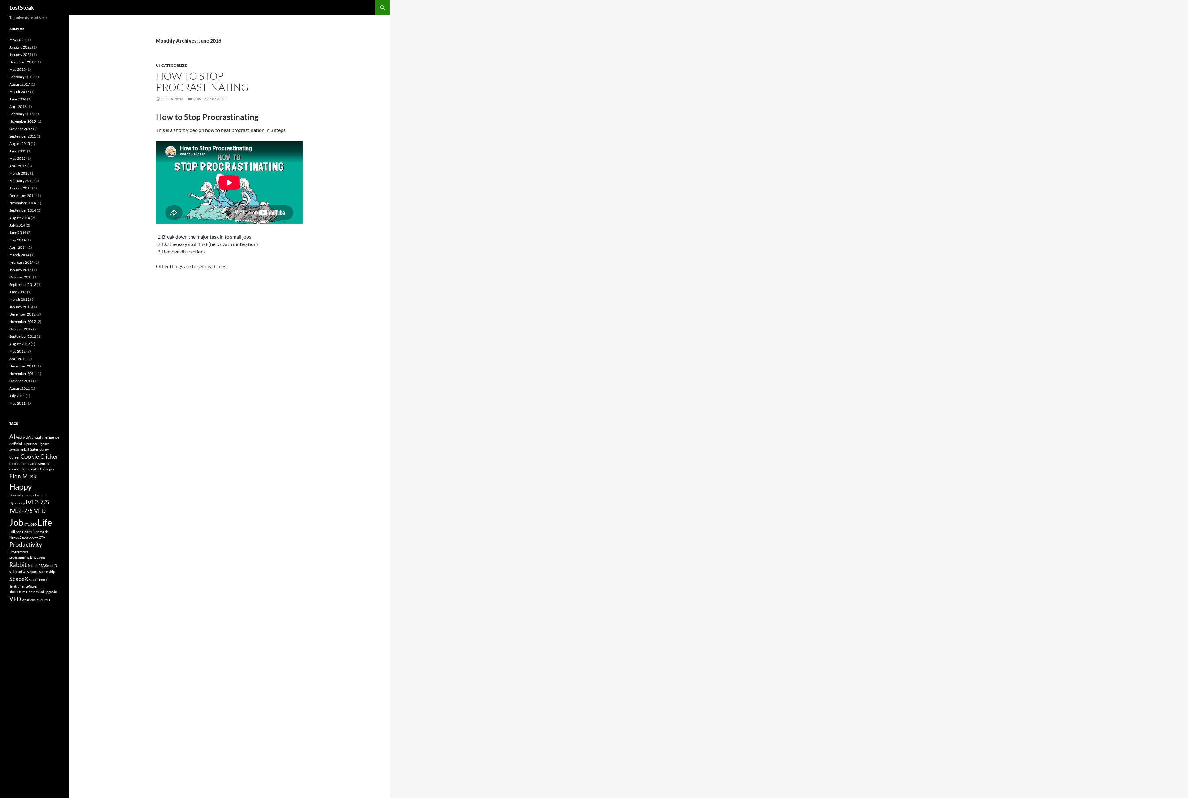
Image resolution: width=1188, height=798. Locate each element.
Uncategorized (171, 65)
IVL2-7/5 (37, 502)
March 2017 (19, 91)
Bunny (44, 449)
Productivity (25, 544)
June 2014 (17, 232)
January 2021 (20, 54)
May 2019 (17, 69)
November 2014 (22, 203)
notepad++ (30, 537)
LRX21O (28, 532)
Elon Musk (23, 476)
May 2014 (17, 240)
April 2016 (18, 106)
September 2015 (22, 136)
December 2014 (22, 195)
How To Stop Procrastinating (202, 81)
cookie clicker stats (23, 469)
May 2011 (17, 403)
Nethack (41, 532)
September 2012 (22, 336)
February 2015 (21, 180)
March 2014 (19, 255)
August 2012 (19, 344)
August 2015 (19, 143)
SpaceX (18, 578)
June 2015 (17, 151)
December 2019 (22, 62)
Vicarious (29, 600)
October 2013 (20, 277)
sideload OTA (19, 572)
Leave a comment (210, 99)
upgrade (51, 592)
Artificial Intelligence (43, 437)
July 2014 (17, 225)
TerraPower (28, 586)
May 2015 (17, 158)
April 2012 (18, 358)
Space (33, 572)
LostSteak (21, 7)
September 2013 (22, 284)
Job (16, 522)
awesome (16, 449)
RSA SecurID (47, 565)
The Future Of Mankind (26, 592)
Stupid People (39, 580)
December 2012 (22, 314)
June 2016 (17, 99)
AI (12, 436)
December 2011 (22, 366)
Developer (46, 469)
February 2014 (21, 262)
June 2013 (17, 292)
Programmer (18, 552)
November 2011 (22, 373)
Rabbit (18, 564)
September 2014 (22, 210)
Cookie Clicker (39, 456)
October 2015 (20, 128)
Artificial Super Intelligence (29, 444)
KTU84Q (30, 524)
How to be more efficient (27, 495)
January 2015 (20, 188)
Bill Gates (31, 449)
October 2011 (20, 381)
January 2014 (20, 269)
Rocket (32, 565)
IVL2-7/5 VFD (27, 510)
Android (22, 437)
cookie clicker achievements (30, 463)
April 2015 (18, 165)
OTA (42, 537)
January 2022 (20, 47)
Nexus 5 (15, 537)
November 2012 (22, 321)
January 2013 (20, 306)
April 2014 (18, 247)
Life (44, 522)
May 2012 (17, 351)
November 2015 (22, 121)
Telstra (14, 586)
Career (14, 457)
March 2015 (19, 173)
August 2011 (19, 388)
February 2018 (21, 76)
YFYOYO (43, 600)
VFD (15, 598)
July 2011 (17, 395)
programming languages (27, 557)
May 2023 (17, 39)
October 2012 (20, 329)
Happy (20, 486)
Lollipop (15, 532)
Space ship (47, 572)
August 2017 (19, 84)
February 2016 (21, 114)
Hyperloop (17, 503)
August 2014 (19, 217)
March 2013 (19, 299)
